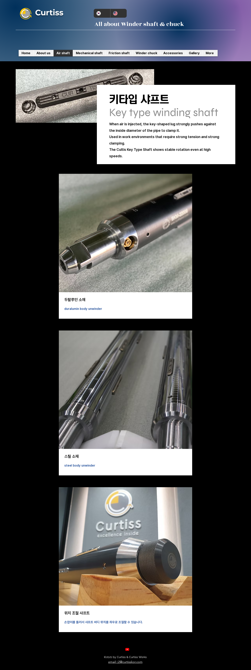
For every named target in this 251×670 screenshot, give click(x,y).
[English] (118, 13)
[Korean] (102, 13)
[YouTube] (127, 649)
